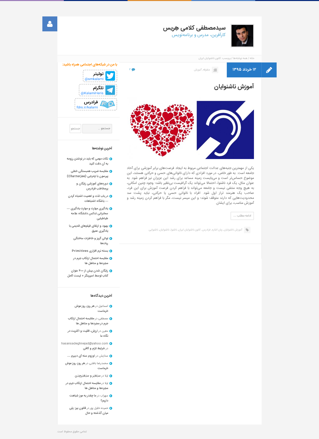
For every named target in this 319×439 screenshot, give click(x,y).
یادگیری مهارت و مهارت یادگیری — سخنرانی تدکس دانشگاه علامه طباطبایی (87, 213)
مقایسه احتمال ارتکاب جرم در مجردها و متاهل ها (90, 261)
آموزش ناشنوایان (234, 87)
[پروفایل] (49, 23)
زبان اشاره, (217, 230)
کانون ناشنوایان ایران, (189, 230)
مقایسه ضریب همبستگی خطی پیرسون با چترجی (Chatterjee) (87, 174)
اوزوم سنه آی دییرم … (81, 355)
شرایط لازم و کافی (94, 348)
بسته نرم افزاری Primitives (90, 250)
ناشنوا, (173, 230)
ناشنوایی (153, 230)
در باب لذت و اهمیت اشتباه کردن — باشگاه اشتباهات (88, 199)
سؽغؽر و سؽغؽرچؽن (88, 375)
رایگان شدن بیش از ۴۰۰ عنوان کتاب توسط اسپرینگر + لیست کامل (87, 273)
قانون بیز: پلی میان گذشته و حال (88, 411)
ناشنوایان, (164, 230)
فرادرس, (206, 230)
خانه (252, 58)
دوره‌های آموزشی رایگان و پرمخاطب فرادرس (92, 186)
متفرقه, (206, 70)
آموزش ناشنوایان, (232, 230)
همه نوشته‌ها (240, 58)
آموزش (198, 70)
